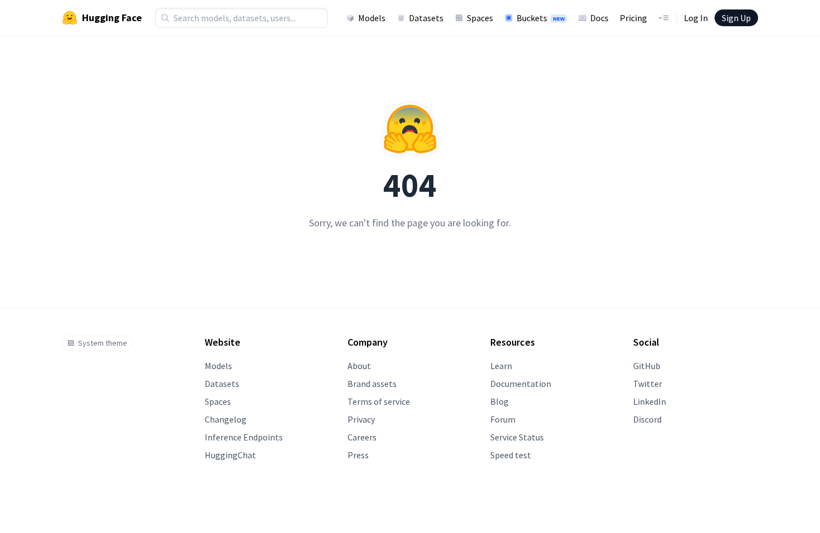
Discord (647, 419)
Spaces (480, 17)
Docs (599, 17)
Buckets (541, 17)
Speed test (510, 455)
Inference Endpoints (244, 437)
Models (371, 17)
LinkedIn (649, 401)
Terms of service (379, 401)
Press (358, 455)
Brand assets (372, 383)
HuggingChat (230, 455)
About (359, 365)
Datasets (426, 17)
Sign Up (736, 17)
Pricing (633, 17)
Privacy (361, 419)
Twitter (647, 383)
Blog (499, 401)
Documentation (520, 383)
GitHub (646, 365)
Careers (362, 437)
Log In (696, 17)
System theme (102, 343)
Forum (502, 419)
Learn (501, 365)
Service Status (517, 437)
